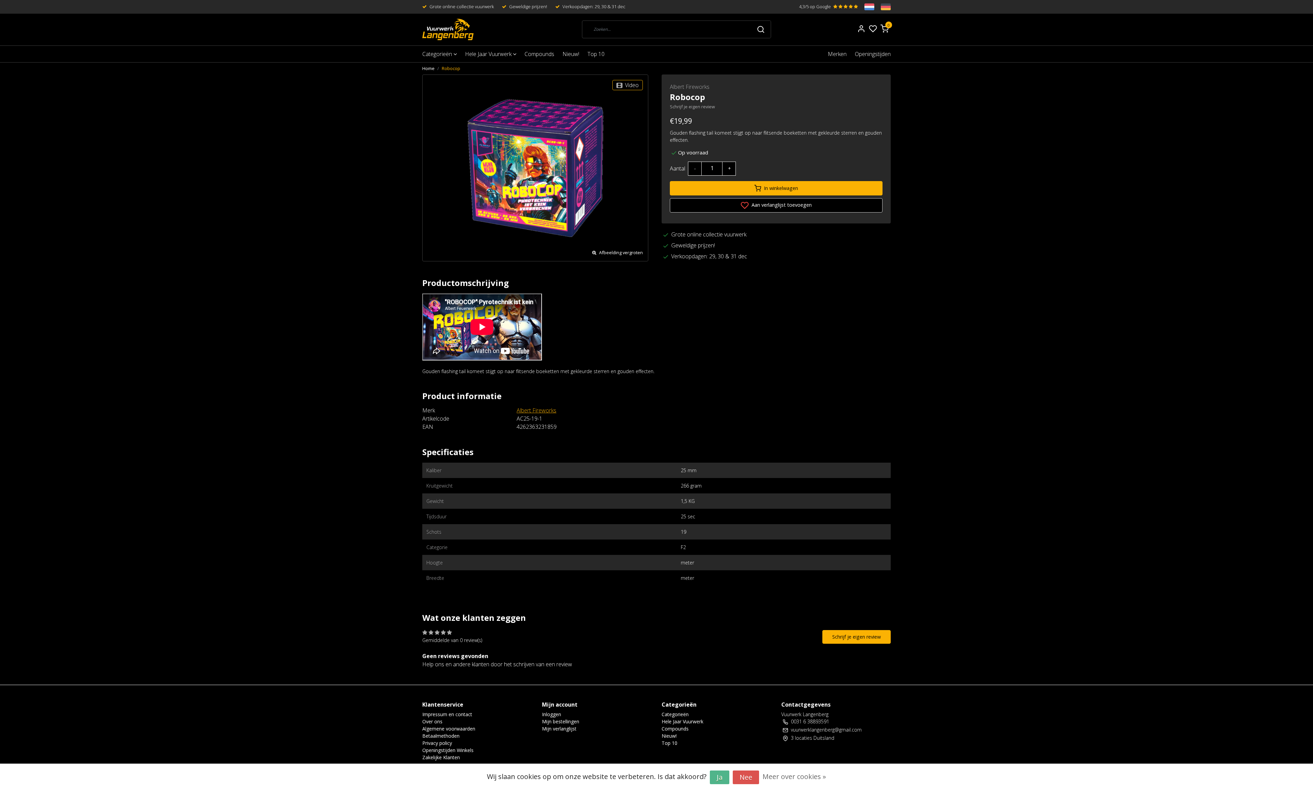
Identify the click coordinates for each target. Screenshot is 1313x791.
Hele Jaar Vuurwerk (489, 54)
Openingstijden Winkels (448, 750)
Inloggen (551, 714)
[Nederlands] (866, 6)
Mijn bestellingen (560, 721)
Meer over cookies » (794, 776)
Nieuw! (570, 54)
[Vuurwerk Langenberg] (448, 29)
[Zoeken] (761, 29)
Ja (719, 777)
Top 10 (596, 54)
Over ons (432, 721)
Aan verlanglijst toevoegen (781, 205)
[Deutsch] (882, 6)
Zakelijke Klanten (441, 757)
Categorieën (437, 54)
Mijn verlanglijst (559, 728)
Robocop (451, 68)
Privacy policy (437, 743)
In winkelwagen (781, 188)
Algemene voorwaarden (448, 728)
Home (428, 68)
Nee (746, 777)
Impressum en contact (447, 714)
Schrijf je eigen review (692, 107)
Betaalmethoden (441, 736)
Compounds (539, 54)
